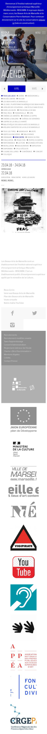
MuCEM (21, 99)
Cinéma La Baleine (10, 119)
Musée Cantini (9, 99)
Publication (8, 140)
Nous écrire (9, 290)
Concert (39, 151)
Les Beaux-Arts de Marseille (15, 102)
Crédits (7, 358)
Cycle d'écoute (22, 149)
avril (16, 88)
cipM (31, 113)
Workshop (23, 131)
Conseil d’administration (15, 345)
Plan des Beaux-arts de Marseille (19, 297)
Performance (9, 143)
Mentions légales (12, 355)
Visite (33, 131)
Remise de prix (33, 137)
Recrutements (10, 335)
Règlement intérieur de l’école (17, 348)
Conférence (27, 151)
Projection (20, 140)
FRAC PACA (7, 113)
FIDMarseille (20, 113)
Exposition (36, 146)
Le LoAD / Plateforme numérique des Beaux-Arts (23, 104)
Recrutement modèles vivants (17, 338)
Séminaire (7, 137)
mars (34, 88)
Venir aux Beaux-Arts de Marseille (19, 293)
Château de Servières (31, 119)
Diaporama (8, 149)
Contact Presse (10, 361)
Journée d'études (35, 143)
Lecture (21, 143)
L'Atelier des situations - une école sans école (23, 107)
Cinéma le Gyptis (30, 116)
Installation (8, 146)
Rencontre (19, 137)
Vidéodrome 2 (33, 96)
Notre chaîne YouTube (14, 303)
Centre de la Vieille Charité (15, 122)
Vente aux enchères (11, 134)
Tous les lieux (9, 96)
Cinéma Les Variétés (11, 116)
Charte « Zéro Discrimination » (17, 351)
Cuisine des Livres (11, 151)
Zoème (21, 96)
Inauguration (23, 146)
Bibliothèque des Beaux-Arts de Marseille (21, 124)
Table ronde (28, 134)
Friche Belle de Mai (27, 110)
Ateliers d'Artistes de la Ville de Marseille (21, 127)
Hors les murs (9, 110)
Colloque (7, 154)
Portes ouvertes (36, 140)
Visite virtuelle (10, 300)
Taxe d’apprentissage (13, 342)
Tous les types (9, 131)
